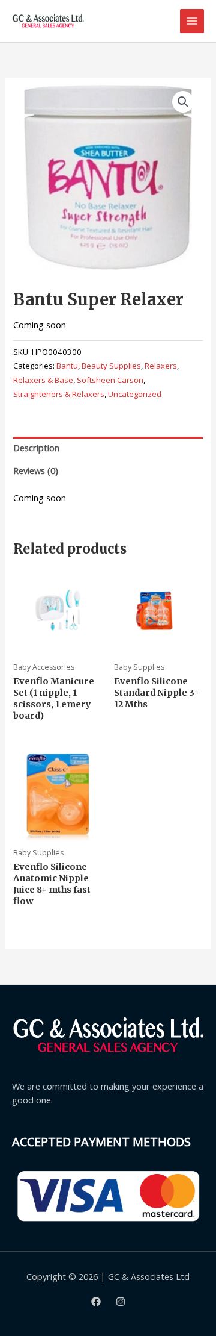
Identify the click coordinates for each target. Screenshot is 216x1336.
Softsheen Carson (110, 380)
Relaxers (161, 365)
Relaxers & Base (43, 380)
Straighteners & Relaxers (58, 394)
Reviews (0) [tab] (35, 470)
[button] (183, 102)
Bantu (67, 365)
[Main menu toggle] (192, 21)
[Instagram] (120, 1301)
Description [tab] (36, 448)
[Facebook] (96, 1301)
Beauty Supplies (111, 365)
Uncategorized (134, 394)
